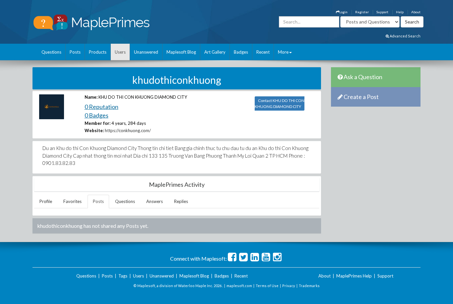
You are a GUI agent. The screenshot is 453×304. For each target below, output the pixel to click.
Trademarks (309, 285)
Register (362, 12)
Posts (75, 52)
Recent (263, 52)
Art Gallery (215, 52)
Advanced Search (405, 36)
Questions (51, 52)
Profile (45, 201)
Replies (181, 201)
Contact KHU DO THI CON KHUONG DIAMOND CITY (279, 103)
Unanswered (146, 52)
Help (400, 12)
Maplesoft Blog (181, 52)
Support (382, 12)
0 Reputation (101, 106)
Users (120, 52)
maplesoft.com (239, 285)
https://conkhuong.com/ (128, 130)
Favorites (72, 201)
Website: (94, 130)
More (283, 52)
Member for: (97, 123)
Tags (122, 276)
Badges (241, 52)
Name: (91, 97)
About (416, 12)
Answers (154, 201)
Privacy (288, 285)
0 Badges (96, 115)
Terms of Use (267, 285)
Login (343, 12)
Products (97, 52)
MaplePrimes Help (354, 276)
